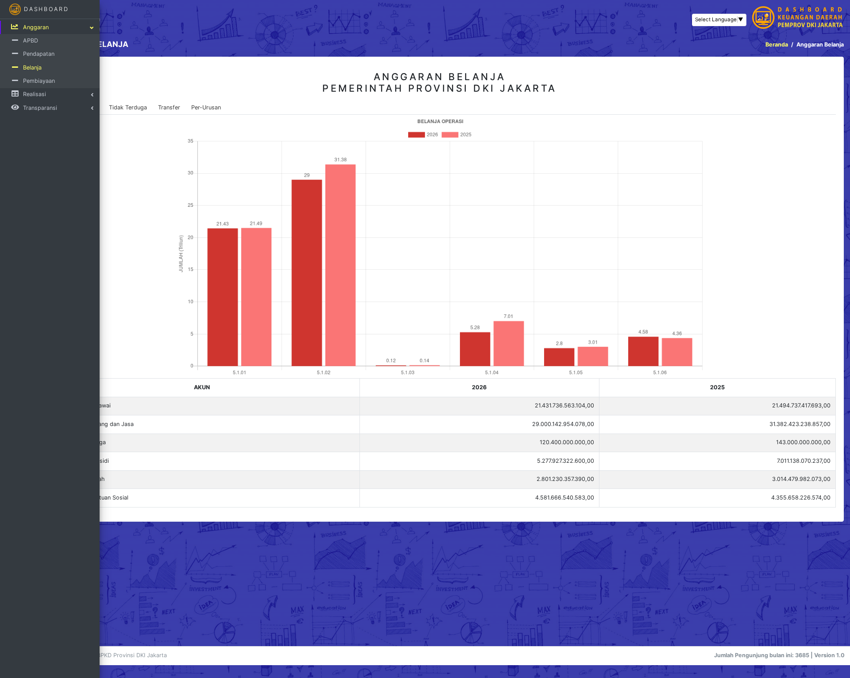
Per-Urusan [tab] (206, 107)
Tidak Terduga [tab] (128, 107)
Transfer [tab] (169, 107)
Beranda (776, 44)
